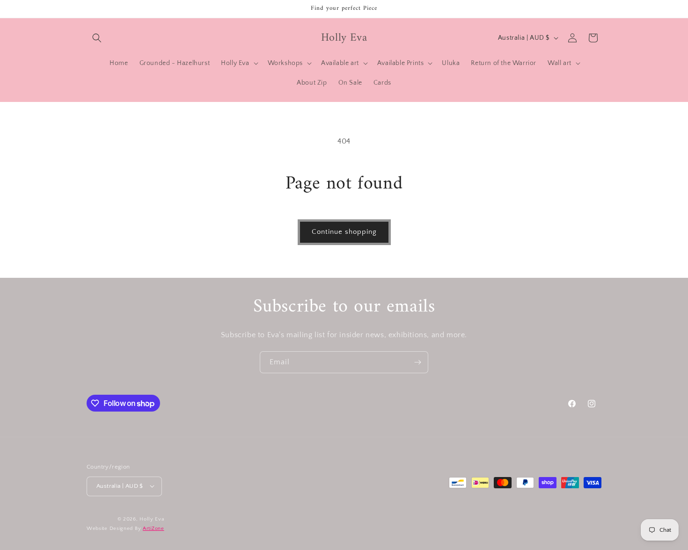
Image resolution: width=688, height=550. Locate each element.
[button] (97, 38)
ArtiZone (153, 528)
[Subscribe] (417, 362)
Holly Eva (151, 518)
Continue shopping (344, 232)
